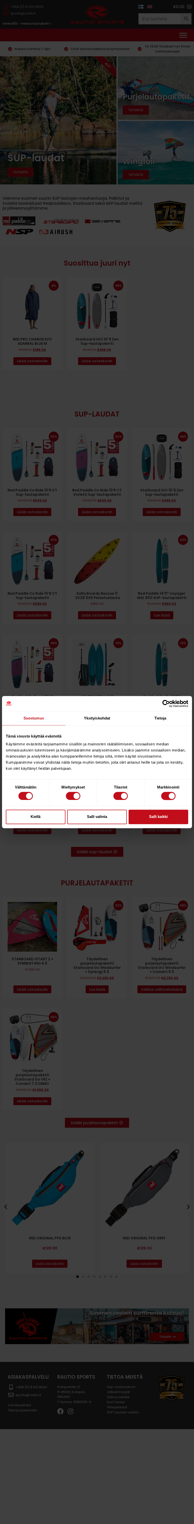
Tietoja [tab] (160, 718)
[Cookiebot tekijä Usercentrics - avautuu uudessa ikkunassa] (166, 703)
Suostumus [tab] (33, 718)
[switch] (73, 796)
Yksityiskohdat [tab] (97, 718)
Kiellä (35, 817)
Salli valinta (97, 817)
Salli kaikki (158, 817)
